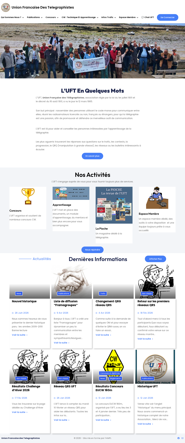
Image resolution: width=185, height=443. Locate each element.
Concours (15, 210)
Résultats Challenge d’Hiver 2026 (26, 388)
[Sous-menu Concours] (58, 17)
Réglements (115, 378)
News (19, 293)
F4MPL (108, 438)
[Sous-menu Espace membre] (137, 17)
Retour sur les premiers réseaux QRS (154, 303)
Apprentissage (62, 205)
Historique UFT (148, 386)
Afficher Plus (155, 258)
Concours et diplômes (110, 373)
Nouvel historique (24, 301)
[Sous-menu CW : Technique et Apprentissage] (97, 17)
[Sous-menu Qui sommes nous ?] (23, 17)
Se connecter (168, 17)
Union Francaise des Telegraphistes (43, 7)
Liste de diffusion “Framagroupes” (66, 303)
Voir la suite (18, 334)
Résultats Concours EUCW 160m (109, 388)
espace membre (149, 213)
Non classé (147, 293)
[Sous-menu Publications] (42, 17)
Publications (64, 293)
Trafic (102, 293)
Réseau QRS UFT (65, 386)
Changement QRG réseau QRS (108, 303)
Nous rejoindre (92, 249)
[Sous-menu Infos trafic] (115, 17)
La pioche (102, 228)
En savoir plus (92, 156)
